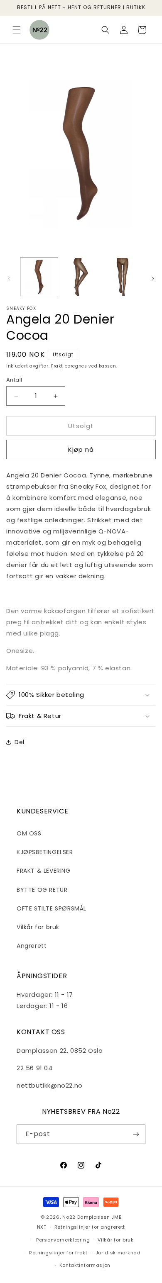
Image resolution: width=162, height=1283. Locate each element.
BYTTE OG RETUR (42, 890)
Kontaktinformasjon (85, 1265)
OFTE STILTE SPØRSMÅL (51, 908)
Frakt (57, 366)
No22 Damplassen (86, 1217)
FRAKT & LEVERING (44, 871)
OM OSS (29, 833)
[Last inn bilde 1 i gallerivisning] (39, 276)
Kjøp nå (81, 449)
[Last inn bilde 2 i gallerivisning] (80, 276)
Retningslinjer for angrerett (89, 1227)
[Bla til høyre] (153, 279)
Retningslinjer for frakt (58, 1252)
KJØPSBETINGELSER (45, 852)
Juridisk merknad (118, 1252)
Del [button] (20, 742)
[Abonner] (136, 1134)
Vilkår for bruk (38, 927)
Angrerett (32, 946)
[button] (16, 30)
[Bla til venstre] (9, 279)
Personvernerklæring (63, 1240)
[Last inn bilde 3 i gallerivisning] (122, 276)
